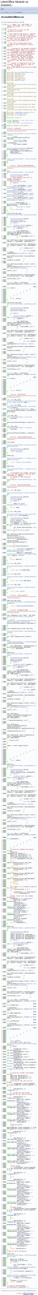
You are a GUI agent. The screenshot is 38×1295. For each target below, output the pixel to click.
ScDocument (18, 140)
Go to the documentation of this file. (13, 22)
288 (4, 640)
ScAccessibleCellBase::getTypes (19, 616)
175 (4, 415)
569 (4, 1254)
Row (28, 191)
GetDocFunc (12, 554)
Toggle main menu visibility (2, 9)
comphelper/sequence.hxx (24, 112)
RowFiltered (12, 199)
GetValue (11, 505)
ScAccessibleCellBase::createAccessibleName (21, 469)
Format (20, 479)
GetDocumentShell (19, 227)
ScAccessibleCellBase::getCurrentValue (21, 493)
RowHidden (11, 191)
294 (4, 652)
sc (1, 12)
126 (4, 302)
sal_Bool (10, 511)
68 (4, 171)
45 (4, 125)
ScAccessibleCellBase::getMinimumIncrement (21, 588)
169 (4, 399)
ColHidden (11, 187)
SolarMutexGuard (16, 175)
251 (4, 564)
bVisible (17, 181)
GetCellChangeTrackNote (17, 1267)
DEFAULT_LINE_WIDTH (14, 1061)
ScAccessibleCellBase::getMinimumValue (21, 577)
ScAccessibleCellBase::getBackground (21, 304)
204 (4, 467)
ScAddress (22, 141)
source (7, 12)
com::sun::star (27, 120)
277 (4, 615)
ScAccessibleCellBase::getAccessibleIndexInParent (21, 445)
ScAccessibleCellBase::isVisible (19, 172)
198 (4, 457)
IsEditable (12, 546)
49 (4, 133)
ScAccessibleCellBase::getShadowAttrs (21, 765)
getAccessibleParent (15, 530)
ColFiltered (12, 195)
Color (12, 1041)
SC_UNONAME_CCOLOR (28, 284)
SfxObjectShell (19, 225)
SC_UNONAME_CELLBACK (21, 375)
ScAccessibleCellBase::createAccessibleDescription (21, 458)
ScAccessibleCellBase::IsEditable (20, 642)
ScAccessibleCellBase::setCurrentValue (21, 514)
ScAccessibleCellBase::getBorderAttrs (21, 928)
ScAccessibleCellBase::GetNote (18, 654)
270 (4, 600)
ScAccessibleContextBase (16, 148)
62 (4, 159)
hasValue (23, 409)
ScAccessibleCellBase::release (18, 427)
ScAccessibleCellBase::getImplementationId (21, 631)
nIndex (19, 153)
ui (11, 12)
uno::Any (26, 250)
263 (4, 586)
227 (4, 513)
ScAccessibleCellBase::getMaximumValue (21, 566)
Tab (19, 188)
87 (4, 213)
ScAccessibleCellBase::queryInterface (21, 401)
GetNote (22, 1280)
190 (4, 443)
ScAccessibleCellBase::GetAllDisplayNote (21, 1255)
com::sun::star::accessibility (20, 123)
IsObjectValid (15, 176)
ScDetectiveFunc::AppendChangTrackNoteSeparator (21, 1275)
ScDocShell (21, 548)
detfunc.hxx (19, 80)
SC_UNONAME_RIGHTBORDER (21, 1025)
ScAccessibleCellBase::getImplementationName (21, 602)
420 (4, 926)
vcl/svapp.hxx (20, 115)
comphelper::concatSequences (18, 620)
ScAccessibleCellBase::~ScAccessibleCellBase (21, 159)
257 (4, 575)
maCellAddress (21, 187)
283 (4, 630)
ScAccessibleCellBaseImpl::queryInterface (21, 407)
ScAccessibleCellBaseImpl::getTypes (21, 621)
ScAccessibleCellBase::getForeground (21, 215)
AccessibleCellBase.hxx (24, 72)
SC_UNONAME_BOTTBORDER (21, 1009)
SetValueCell (23, 554)
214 (4, 491)
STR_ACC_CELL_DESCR (23, 462)
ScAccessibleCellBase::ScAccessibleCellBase (21, 134)
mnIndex (13, 153)
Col (28, 187)
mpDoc (16, 183)
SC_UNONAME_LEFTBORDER (21, 1017)
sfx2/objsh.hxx (21, 113)
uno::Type (12, 402)
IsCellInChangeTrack (15, 1043)
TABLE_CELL (24, 149)
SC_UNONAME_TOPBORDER (21, 1001)
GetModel (26, 233)
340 (4, 764)
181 (4, 426)
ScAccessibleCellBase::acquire (18, 417)
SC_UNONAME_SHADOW (28, 834)
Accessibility (18, 12)
